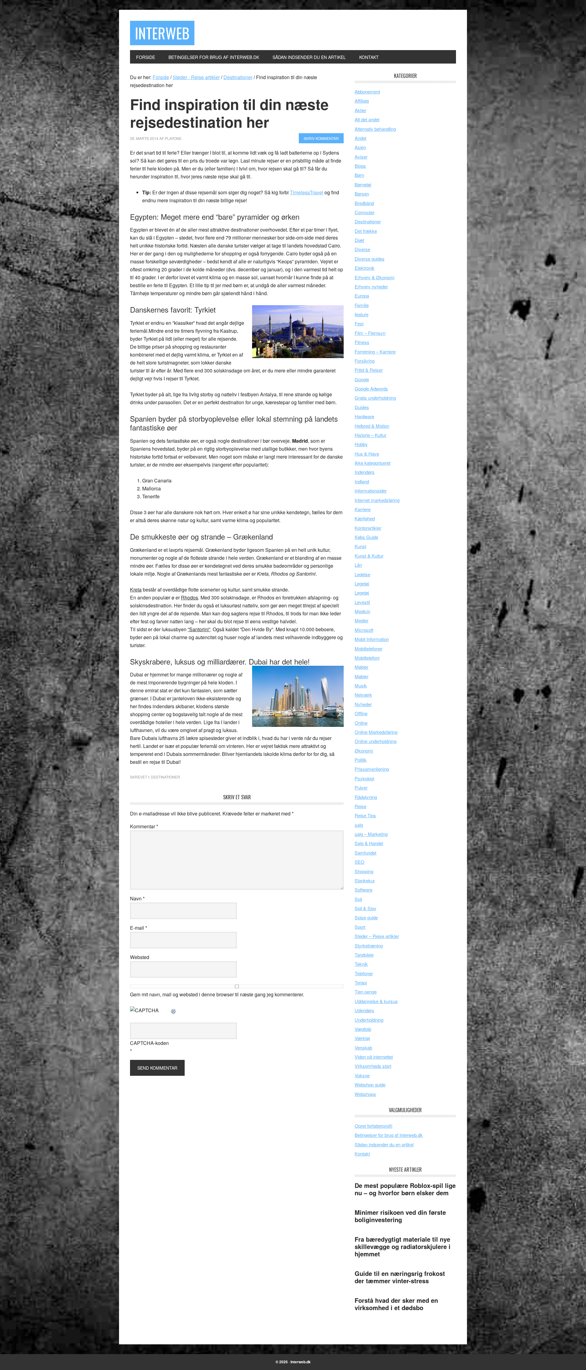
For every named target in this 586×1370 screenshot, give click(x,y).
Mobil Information (372, 639)
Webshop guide (370, 1084)
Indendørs (364, 472)
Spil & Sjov (365, 908)
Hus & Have (367, 453)
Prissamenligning (372, 769)
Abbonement (367, 91)
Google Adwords (371, 388)
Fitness (362, 342)
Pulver (361, 787)
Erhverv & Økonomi (374, 277)
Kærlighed (365, 518)
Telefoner (364, 973)
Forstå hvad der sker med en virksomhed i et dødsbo (396, 1304)
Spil (358, 899)
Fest (359, 323)
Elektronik (364, 268)
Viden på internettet (374, 1056)
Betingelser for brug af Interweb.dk (389, 1135)
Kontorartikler (368, 528)
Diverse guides (370, 258)
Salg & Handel (369, 843)
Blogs (360, 166)
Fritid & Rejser (369, 370)
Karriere (363, 509)
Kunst (360, 546)
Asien (360, 147)
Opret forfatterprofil (373, 1126)
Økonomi (364, 750)
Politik (361, 759)
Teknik (361, 964)
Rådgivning (366, 797)
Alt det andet (367, 119)
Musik (361, 685)
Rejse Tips (365, 815)
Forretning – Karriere (375, 351)
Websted (139, 957)
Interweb (162, 33)
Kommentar (144, 826)
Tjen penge (366, 991)
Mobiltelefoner (368, 648)
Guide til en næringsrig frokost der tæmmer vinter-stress (400, 1277)
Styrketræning (369, 945)
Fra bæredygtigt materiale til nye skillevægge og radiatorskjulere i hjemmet (402, 1246)
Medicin (362, 611)
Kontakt (362, 1153)
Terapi (361, 982)
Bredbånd (364, 203)
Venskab (363, 1047)
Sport (360, 927)
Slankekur (365, 880)
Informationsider (371, 490)
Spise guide (366, 917)
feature (361, 314)
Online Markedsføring (376, 732)
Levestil (362, 602)
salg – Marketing (371, 834)
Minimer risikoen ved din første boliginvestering (400, 1216)
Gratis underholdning (375, 397)
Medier (361, 620)
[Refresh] (173, 1010)
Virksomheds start (373, 1066)
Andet (360, 138)
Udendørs (364, 1010)
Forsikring (364, 360)
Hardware (364, 416)
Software (363, 889)
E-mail (138, 927)
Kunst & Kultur (369, 555)
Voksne (362, 1075)
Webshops (365, 1094)
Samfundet (365, 852)
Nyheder (363, 704)
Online (361, 723)
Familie (362, 305)
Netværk (363, 694)
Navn (137, 898)
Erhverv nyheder (371, 286)
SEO (359, 862)
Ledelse (362, 574)
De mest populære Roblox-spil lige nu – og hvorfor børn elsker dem (405, 1189)
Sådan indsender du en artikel (384, 1144)
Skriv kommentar (321, 138)
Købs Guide (366, 537)
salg (359, 825)
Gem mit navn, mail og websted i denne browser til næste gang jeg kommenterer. (217, 994)
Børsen (362, 193)
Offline (361, 713)
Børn (359, 175)
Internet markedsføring (377, 500)
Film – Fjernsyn (370, 333)
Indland (362, 481)
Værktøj (362, 1038)
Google (362, 379)
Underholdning (369, 1020)
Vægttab (363, 1029)
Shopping (364, 871)
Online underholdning (375, 741)
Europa (362, 295)
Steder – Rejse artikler (377, 936)
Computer (364, 212)
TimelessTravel (306, 192)
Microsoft (364, 630)
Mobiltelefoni (367, 657)
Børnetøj (363, 184)
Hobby (361, 444)
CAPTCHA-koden (149, 1042)
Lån (358, 565)
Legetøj (362, 583)
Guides (362, 407)
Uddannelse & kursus (376, 1001)
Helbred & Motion (372, 426)
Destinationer (165, 776)
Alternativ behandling (375, 129)
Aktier (360, 110)
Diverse (362, 249)
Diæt (359, 240)
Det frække (366, 231)
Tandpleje (364, 954)
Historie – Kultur (370, 435)
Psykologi (364, 778)
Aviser (361, 156)
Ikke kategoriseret (372, 463)
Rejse (360, 806)
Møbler (361, 667)
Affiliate (362, 100)
